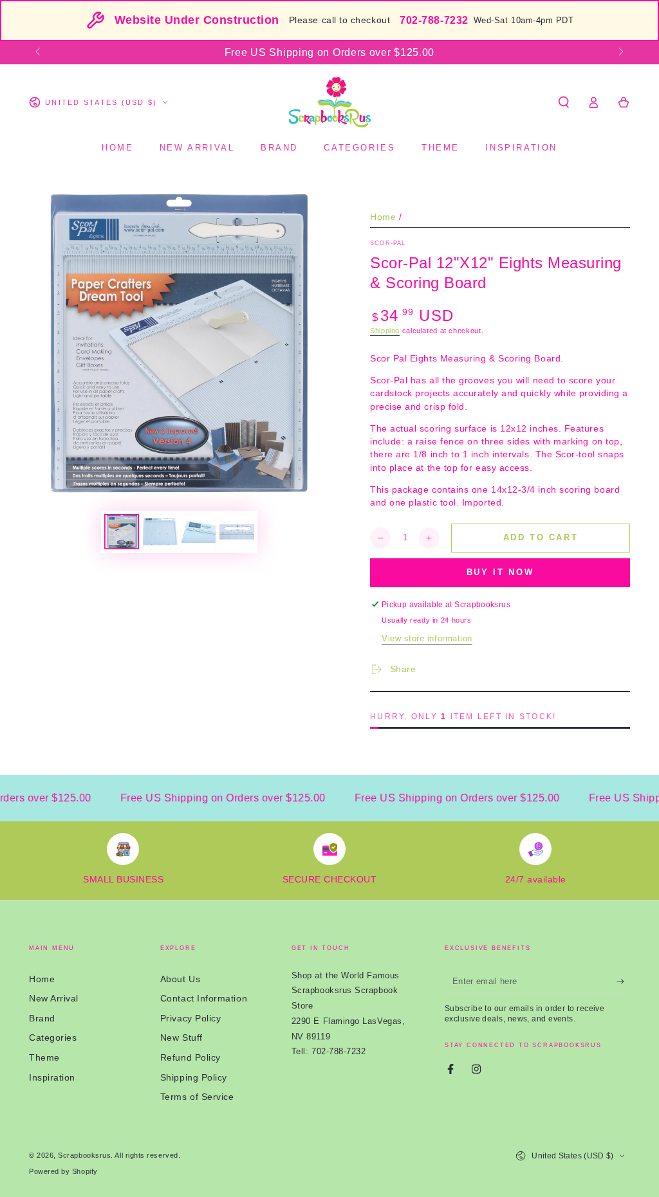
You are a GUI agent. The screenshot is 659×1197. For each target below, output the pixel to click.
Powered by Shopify (63, 1171)
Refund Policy (190, 1057)
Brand (42, 1018)
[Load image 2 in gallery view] (160, 531)
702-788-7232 (434, 20)
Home (383, 217)
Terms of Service (197, 1097)
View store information (427, 638)
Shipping (385, 330)
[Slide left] (39, 52)
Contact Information (203, 998)
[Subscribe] (623, 981)
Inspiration (52, 1077)
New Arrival (54, 998)
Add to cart (541, 537)
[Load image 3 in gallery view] (198, 531)
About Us (180, 979)
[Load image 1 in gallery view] (121, 531)
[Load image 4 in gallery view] (236, 531)
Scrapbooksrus (84, 1155)
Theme (44, 1057)
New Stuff (181, 1037)
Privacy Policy (190, 1018)
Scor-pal (387, 243)
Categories (53, 1037)
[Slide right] (620, 52)
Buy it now (500, 572)
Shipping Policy (193, 1077)
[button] (563, 102)
